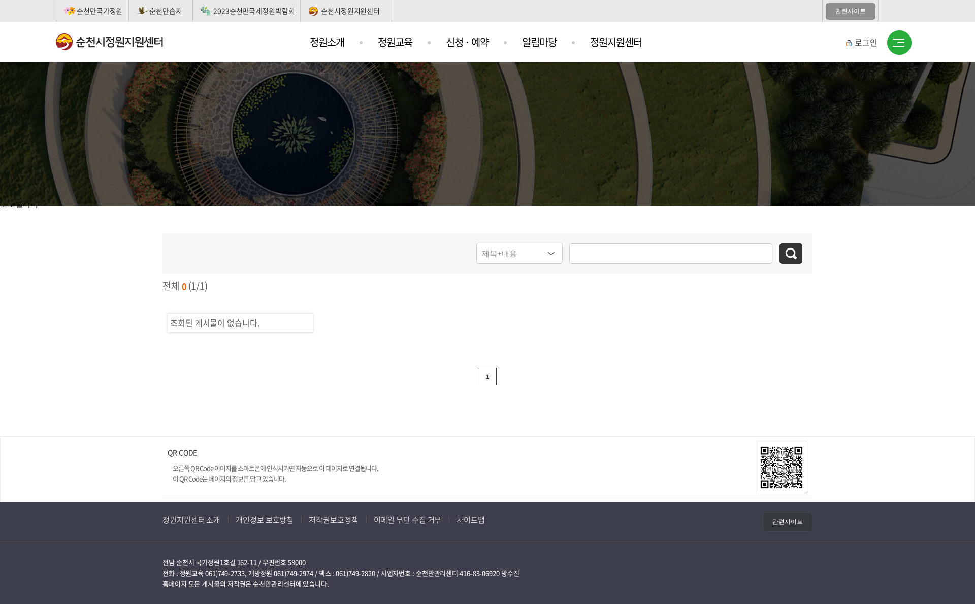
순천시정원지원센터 (350, 11)
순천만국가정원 (99, 11)
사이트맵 (899, 43)
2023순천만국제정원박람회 (254, 11)
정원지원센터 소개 (191, 519)
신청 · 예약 (467, 41)
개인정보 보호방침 (265, 519)
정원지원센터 (616, 41)
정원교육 (395, 41)
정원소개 (327, 41)
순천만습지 (165, 11)
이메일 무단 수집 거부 (408, 519)
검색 (790, 253)
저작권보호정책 (333, 519)
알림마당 (539, 41)
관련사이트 (850, 11)
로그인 (866, 42)
